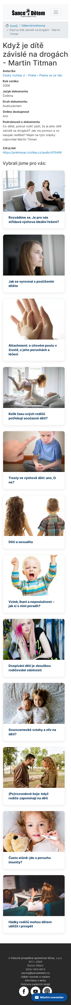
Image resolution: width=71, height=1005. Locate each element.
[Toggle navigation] (56, 12)
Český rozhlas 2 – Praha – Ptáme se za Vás (32, 75)
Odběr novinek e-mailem (35, 976)
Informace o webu (35, 980)
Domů (14, 26)
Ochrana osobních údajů (35, 984)
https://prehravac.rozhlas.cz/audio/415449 (32, 152)
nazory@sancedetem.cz (35, 973)
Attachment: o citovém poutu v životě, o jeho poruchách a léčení (33, 350)
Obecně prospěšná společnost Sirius (32, 958)
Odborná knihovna (33, 25)
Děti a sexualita (21, 542)
